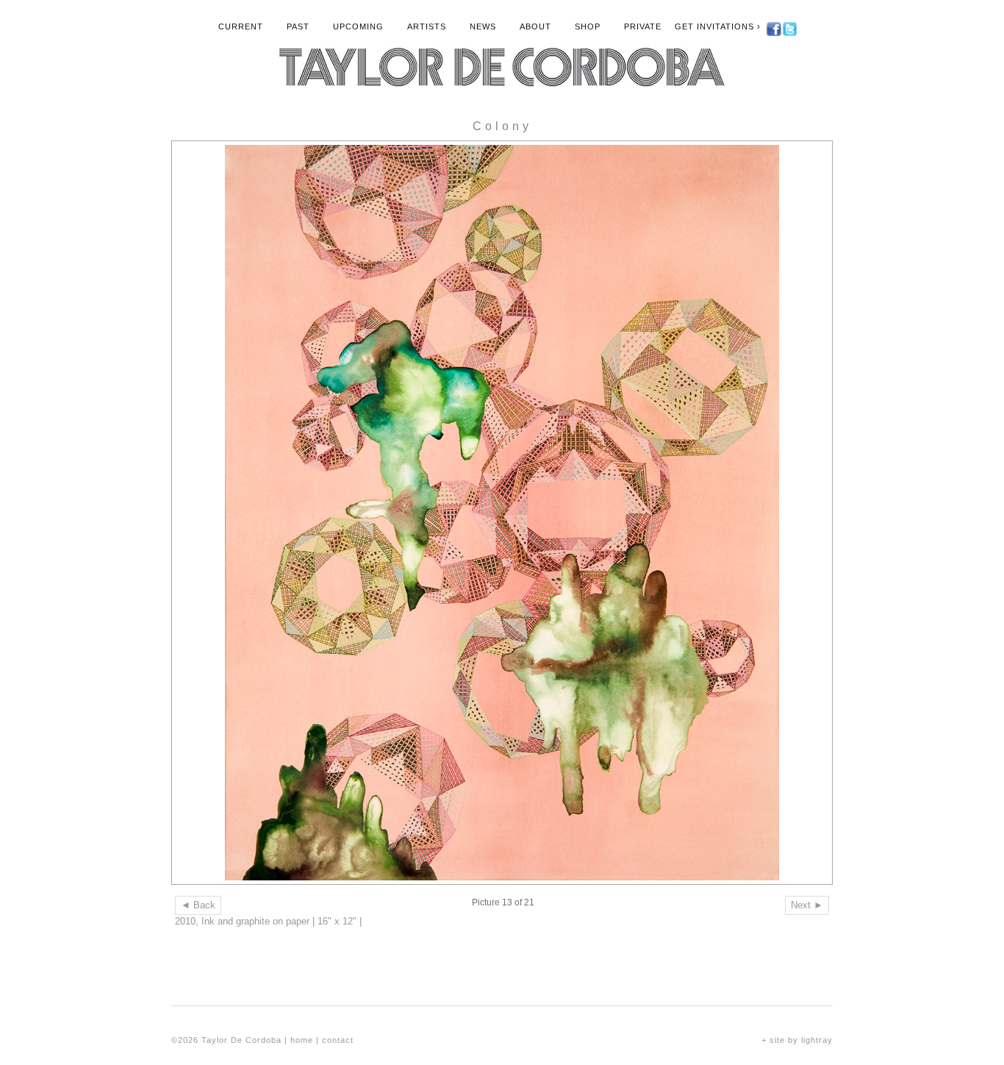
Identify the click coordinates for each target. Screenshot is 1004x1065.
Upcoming (358, 26)
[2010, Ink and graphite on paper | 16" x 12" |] (502, 512)
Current (240, 26)
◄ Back (198, 905)
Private (642, 26)
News (483, 26)
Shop (587, 26)
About (535, 26)
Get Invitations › (718, 26)
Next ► (807, 905)
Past (298, 26)
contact (338, 1040)
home (301, 1040)
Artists (426, 26)
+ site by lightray (797, 1040)
